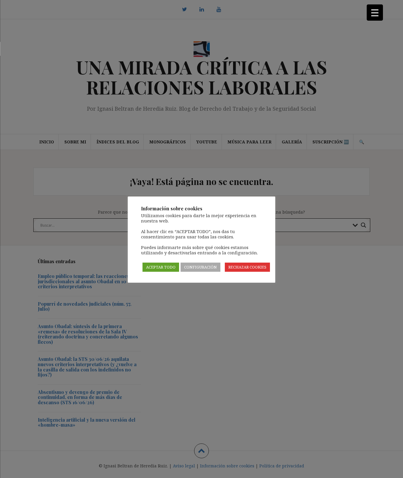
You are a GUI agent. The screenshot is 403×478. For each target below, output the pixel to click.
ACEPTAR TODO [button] (161, 267)
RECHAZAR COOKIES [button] (247, 267)
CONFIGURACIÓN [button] (200, 267)
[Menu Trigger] (375, 12)
